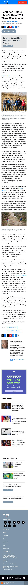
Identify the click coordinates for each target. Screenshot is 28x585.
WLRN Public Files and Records (10, 557)
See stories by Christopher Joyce (17, 359)
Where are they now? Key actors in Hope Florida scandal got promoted (18, 444)
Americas (14, 416)
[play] (2, 583)
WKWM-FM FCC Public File (9, 556)
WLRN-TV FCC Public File (8, 554)
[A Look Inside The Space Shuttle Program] (8, 465)
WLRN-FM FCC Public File (8, 555)
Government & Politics (17, 403)
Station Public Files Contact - (9, 564)
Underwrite (5, 542)
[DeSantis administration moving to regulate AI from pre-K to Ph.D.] (6, 432)
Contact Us (5, 535)
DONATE (23, 2)
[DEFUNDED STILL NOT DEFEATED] (14, 382)
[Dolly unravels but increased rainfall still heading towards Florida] (8, 476)
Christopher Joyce (12, 21)
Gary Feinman (5, 76)
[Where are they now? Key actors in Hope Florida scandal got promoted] (6, 443)
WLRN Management (7, 569)
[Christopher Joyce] (4, 344)
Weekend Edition (11, 327)
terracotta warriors (20, 275)
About (4, 532)
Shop (4, 545)
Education (14, 429)
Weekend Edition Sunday (13, 330)
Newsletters (6, 548)
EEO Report (5, 561)
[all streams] (26, 583)
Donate (4, 538)
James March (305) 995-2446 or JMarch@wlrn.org (10, 567)
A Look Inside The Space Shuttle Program (18, 464)
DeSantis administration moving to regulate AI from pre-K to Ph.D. (19, 433)
